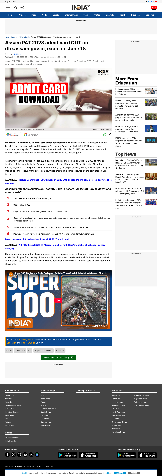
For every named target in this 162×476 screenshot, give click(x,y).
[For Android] (126, 455)
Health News (46, 425)
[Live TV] (154, 7)
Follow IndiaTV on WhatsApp (56, 357)
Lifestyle (110, 15)
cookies (107, 473)
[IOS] (146, 1)
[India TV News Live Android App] (67, 455)
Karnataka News (118, 432)
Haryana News (117, 402)
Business (135, 15)
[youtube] (25, 454)
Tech (85, 15)
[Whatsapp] (104, 134)
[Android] (149, 1)
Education (14, 37)
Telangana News (140, 402)
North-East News (118, 412)
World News (45, 399)
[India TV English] (81, 7)
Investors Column (12, 412)
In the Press (9, 409)
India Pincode (10, 441)
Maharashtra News (141, 395)
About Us (8, 399)
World (44, 15)
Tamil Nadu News (118, 415)
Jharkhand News (118, 405)
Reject (134, 473)
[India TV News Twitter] (154, 1)
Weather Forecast (12, 438)
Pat (29, 350)
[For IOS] (147, 455)
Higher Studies (25, 37)
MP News (115, 409)
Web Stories (9, 425)
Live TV (8, 419)
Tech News (45, 415)
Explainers (45, 419)
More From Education (126, 81)
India (33, 15)
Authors (8, 422)
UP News (115, 419)
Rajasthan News (140, 399)
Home (10, 15)
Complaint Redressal (13, 405)
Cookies (25, 473)
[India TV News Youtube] (156, 1)
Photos (97, 15)
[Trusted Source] (31, 134)
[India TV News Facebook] (151, 1)
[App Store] (88, 455)
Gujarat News (117, 425)
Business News (46, 422)
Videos (22, 15)
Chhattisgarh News (119, 422)
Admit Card (20, 350)
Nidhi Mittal (18, 54)
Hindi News (9, 415)
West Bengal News (141, 405)
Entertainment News (48, 409)
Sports (56, 15)
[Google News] (13, 134)
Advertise (8, 402)
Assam (9, 350)
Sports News (46, 412)
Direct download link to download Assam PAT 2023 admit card (37, 239)
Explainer (150, 15)
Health (122, 15)
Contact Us (9, 395)
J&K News (116, 429)
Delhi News (116, 399)
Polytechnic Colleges (43, 350)
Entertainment (71, 15)
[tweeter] (13, 454)
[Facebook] (7, 454)
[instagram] (19, 454)
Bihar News (116, 395)
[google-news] (37, 454)
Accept (119, 473)
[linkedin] (31, 454)
